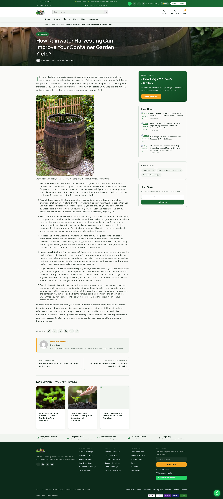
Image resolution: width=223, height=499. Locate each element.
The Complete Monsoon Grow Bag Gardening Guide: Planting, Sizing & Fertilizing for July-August (165, 148)
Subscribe (162, 202)
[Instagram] (139, 4)
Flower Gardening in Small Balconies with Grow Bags (112, 415)
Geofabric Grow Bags (87, 467)
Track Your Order (137, 452)
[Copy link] (77, 331)
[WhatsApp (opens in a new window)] (130, 4)
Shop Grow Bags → (151, 96)
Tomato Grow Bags (112, 452)
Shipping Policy (136, 459)
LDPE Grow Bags (86, 455)
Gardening (54, 24)
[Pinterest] (52, 464)
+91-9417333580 (164, 470)
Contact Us (93, 19)
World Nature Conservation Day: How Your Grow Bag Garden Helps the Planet (166, 114)
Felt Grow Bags (85, 463)
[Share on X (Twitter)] (60, 331)
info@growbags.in (45, 5)
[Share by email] (71, 331)
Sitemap (184, 490)
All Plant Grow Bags (113, 470)
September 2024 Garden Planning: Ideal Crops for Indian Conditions (81, 417)
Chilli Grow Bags (111, 455)
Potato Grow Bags (112, 459)
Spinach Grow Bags (112, 463)
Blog (83, 19)
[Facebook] (134, 4)
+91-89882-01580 (45, 2)
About (65, 19)
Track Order (154, 3)
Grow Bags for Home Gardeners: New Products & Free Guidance (49, 417)
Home (47, 19)
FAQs (75, 19)
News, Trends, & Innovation (169, 170)
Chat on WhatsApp (167, 478)
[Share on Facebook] (54, 331)
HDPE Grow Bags (86, 452)
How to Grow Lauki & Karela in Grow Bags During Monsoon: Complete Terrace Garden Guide (165, 125)
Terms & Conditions (143, 490)
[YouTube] (144, 4)
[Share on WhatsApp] (49, 331)
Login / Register (179, 3)
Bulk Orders (135, 470)
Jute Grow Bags (85, 459)
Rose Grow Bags (111, 467)
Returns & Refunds (138, 455)
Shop (56, 19)
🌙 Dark (164, 3)
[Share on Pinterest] (66, 331)
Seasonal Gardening (151, 175)
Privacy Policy (129, 490)
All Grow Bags (85, 470)
